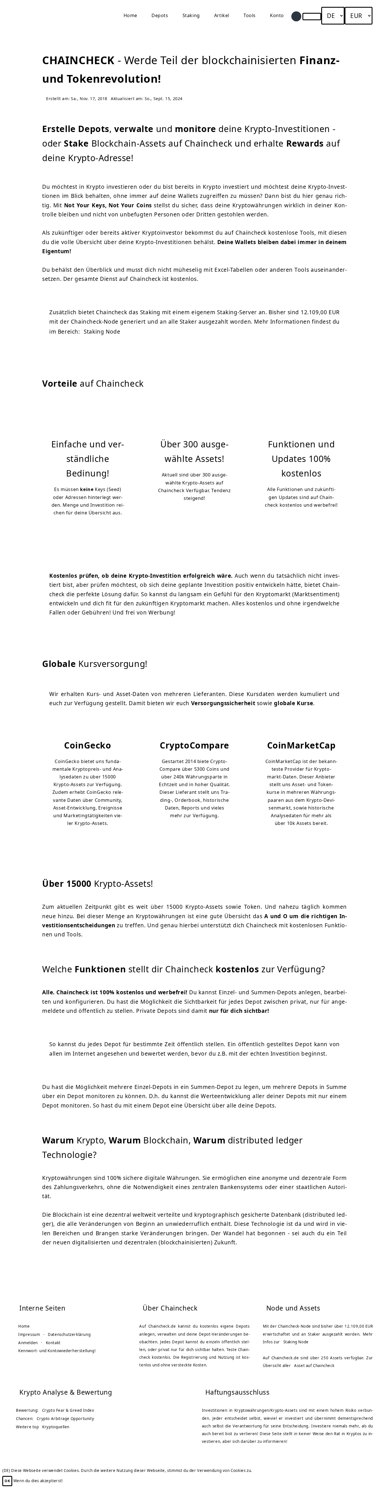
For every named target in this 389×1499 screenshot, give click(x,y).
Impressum (29, 1334)
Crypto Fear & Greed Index (68, 1410)
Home (130, 15)
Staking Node (102, 331)
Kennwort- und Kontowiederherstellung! (57, 1350)
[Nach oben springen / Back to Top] (368, 1481)
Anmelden (28, 1342)
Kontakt (53, 1342)
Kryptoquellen (55, 1426)
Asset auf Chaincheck (314, 1365)
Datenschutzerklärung (69, 1334)
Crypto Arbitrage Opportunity (65, 1418)
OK (7, 1480)
